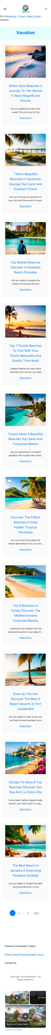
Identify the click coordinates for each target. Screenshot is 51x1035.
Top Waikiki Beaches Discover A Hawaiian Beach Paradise (25, 267)
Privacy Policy (12, 954)
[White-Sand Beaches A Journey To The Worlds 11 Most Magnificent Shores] (25, 62)
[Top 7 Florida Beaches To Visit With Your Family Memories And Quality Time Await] (25, 321)
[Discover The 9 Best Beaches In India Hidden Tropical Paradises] (25, 493)
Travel (22, 16)
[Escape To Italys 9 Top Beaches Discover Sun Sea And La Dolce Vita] (25, 758)
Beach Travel (33, 16)
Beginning (11, 16)
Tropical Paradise (21, 1008)
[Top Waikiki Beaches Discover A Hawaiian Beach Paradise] (25, 238)
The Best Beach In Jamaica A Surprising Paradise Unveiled (25, 870)
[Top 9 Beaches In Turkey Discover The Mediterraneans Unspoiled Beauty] (25, 581)
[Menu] (5, 9)
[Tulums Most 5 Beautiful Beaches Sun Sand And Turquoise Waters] (25, 410)
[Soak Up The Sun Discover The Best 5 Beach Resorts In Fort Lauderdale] (25, 670)
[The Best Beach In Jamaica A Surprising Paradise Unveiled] (25, 841)
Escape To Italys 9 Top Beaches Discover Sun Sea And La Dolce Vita (25, 787)
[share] (41, 1008)
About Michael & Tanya (32, 954)
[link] (9, 1008)
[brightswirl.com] (25, 9)
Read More (25, 118)
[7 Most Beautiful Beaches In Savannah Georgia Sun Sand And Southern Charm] (25, 150)
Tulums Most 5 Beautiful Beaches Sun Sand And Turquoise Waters (25, 439)
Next (36, 913)
